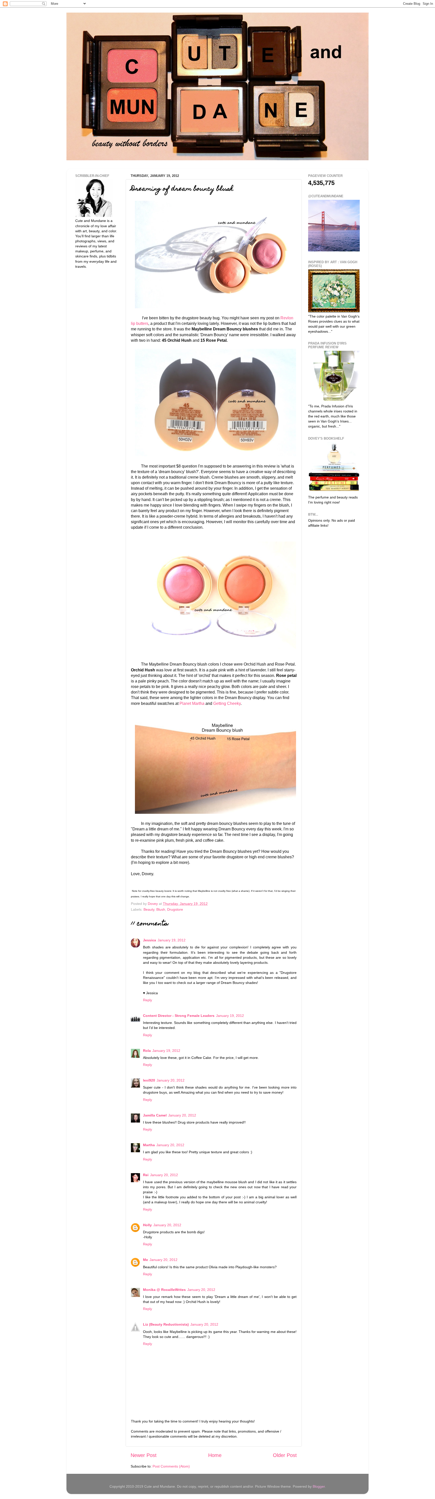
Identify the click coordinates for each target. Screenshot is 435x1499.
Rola (147, 1051)
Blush (160, 909)
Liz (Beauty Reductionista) (166, 1324)
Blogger (319, 1486)
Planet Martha (191, 703)
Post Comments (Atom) (171, 1466)
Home (215, 1455)
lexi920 (149, 1080)
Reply (147, 1000)
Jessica (149, 940)
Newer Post (144, 1455)
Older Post (285, 1455)
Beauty (148, 909)
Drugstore (175, 909)
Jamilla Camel (155, 1115)
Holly (147, 1225)
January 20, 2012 (171, 1080)
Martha (149, 1145)
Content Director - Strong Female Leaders (178, 1016)
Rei (146, 1175)
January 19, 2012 (172, 940)
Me (145, 1260)
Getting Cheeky (227, 703)
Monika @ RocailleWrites (164, 1290)
